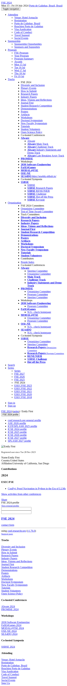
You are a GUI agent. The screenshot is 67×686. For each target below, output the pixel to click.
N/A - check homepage (39, 312)
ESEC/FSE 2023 (23, 385)
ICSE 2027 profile (17, 438)
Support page (7, 534)
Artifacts (25, 114)
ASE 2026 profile (17, 423)
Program (12, 49)
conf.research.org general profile (24, 420)
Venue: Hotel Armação (26, 17)
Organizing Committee (32, 208)
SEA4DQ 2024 (9, 634)
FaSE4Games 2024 (11, 625)
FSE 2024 (6, 411)
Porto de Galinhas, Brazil (27, 23)
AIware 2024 (8, 606)
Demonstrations (29, 108)
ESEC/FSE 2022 (23, 388)
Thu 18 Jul (19, 73)
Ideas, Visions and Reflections (36, 99)
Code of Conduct (23, 32)
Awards (18, 61)
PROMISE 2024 (10, 609)
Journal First (27, 102)
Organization (14, 202)
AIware (31, 141)
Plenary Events (28, 88)
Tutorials (25, 126)
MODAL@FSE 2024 (12, 628)
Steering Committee (37, 271)
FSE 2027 (19, 373)
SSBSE (31, 185)
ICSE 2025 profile (17, 432)
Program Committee (37, 294)
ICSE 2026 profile (17, 435)
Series (17, 370)
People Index (27, 262)
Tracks (11, 79)
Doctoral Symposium (32, 120)
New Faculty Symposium (34, 123)
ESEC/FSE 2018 (23, 397)
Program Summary (24, 58)
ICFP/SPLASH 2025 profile (22, 426)
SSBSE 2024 (8, 646)
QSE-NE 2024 (9, 631)
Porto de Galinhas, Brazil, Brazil (45, 5)
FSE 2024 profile (10, 414)
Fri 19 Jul (19, 76)
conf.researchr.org (16, 530)
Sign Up (5, 683)
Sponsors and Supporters (27, 47)
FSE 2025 (19, 379)
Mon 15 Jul (20, 64)
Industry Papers (29, 97)
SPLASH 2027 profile (19, 440)
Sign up (12, 405)
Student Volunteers (30, 129)
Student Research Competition (36, 105)
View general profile (10, 505)
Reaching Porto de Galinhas (28, 26)
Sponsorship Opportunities (28, 44)
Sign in (11, 402)
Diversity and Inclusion (33, 85)
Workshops (26, 117)
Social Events (21, 38)
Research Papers (29, 94)
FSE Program (21, 52)
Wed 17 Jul (20, 70)
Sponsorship (14, 41)
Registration (20, 20)
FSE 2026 (19, 376)
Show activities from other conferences (21, 494)
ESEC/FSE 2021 (23, 391)
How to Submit (29, 91)
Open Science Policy (31, 132)
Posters (24, 111)
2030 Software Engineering (15, 622)
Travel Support (22, 35)
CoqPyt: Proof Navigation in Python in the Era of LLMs (37, 488)
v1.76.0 (31, 530)
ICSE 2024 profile (17, 429)
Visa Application (22, 29)
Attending (13, 14)
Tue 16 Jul (19, 67)
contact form (7, 525)
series (16, 411)
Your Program (21, 55)
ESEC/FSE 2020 (23, 394)
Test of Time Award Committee (37, 211)
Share (4, 499)
